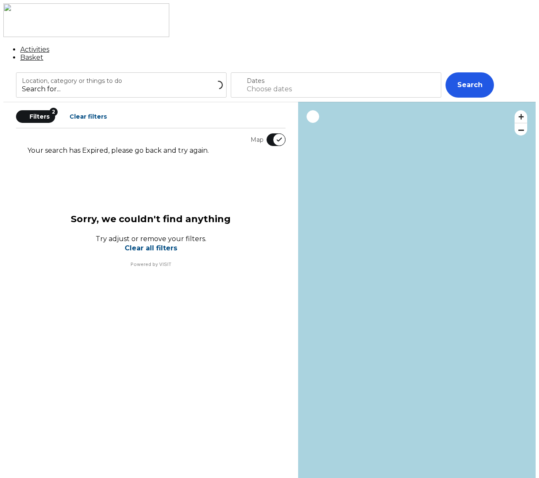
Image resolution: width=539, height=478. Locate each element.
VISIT (165, 264)
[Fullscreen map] (313, 116)
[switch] (271, 139)
